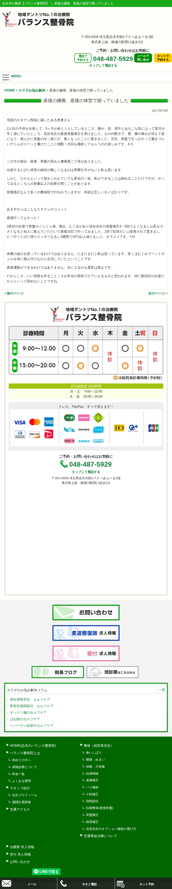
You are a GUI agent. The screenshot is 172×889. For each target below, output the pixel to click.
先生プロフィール (24, 795)
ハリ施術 (92, 787)
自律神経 (92, 773)
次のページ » (158, 293)
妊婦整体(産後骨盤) (99, 808)
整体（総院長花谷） (99, 745)
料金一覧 (18, 774)
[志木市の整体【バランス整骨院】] (38, 25)
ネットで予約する (163, 57)
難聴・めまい (95, 759)
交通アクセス (20, 809)
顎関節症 (92, 801)
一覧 (162, 689)
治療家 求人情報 (22, 847)
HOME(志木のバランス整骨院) (33, 745)
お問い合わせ (20, 862)
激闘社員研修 (21, 802)
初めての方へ (21, 760)
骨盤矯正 (92, 815)
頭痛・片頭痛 (95, 766)
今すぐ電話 (89, 884)
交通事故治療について (100, 836)
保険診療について (24, 767)
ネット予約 (147, 884)
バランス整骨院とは (25, 753)
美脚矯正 (92, 780)
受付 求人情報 (20, 854)
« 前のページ (14, 293)
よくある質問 (21, 781)
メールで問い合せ (143, 57)
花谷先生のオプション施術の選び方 (111, 829)
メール (32, 884)
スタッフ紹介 (20, 788)
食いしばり (94, 752)
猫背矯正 (92, 822)
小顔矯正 (92, 794)
